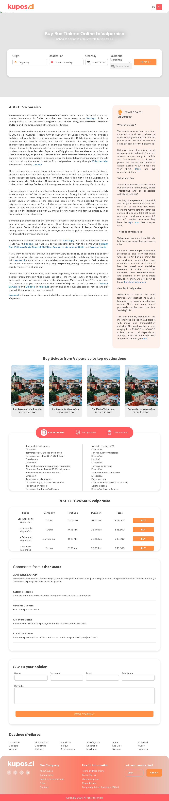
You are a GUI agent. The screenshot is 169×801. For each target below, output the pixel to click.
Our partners (46, 775)
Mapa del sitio (89, 783)
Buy (143, 520)
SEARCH (145, 62)
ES (153, 7)
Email (89, 673)
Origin (15, 56)
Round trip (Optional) (116, 58)
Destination (56, 56)
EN (159, 7)
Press (42, 783)
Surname (55, 673)
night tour (133, 222)
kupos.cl (20, 260)
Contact (44, 787)
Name (17, 673)
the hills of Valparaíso (134, 282)
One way (90, 56)
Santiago (91, 118)
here (144, 338)
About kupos (46, 770)
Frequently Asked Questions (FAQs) (100, 787)
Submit (154, 772)
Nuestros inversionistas (52, 779)
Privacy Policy (89, 775)
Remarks (19, 685)
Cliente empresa (90, 779)
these (138, 168)
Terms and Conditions (93, 770)
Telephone (127, 673)
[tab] (52, 432)
